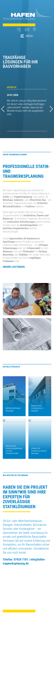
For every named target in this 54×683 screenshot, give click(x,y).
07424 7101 (21, 559)
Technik (6, 653)
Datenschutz (33, 650)
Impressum (32, 647)
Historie (6, 660)
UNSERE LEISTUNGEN (14, 266)
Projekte (7, 657)
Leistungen (8, 650)
